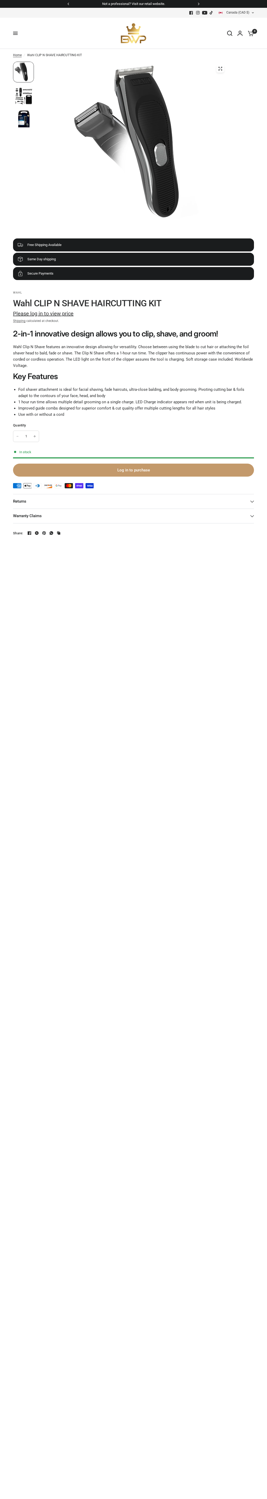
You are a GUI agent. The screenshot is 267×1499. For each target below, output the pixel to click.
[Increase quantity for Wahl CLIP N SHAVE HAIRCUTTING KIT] (35, 436)
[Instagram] (198, 12)
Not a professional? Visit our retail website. (133, 4)
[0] (249, 33)
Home (17, 55)
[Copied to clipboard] (59, 533)
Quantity (19, 425)
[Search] (229, 33)
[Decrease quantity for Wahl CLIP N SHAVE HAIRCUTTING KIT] (17, 436)
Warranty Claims (27, 516)
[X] (37, 533)
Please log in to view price (43, 313)
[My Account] (240, 33)
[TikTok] (211, 12)
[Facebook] (191, 12)
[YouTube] (204, 12)
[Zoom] (220, 69)
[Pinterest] (44, 533)
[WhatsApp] (51, 533)
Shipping (19, 321)
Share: (18, 533)
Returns (19, 501)
